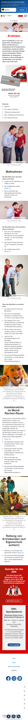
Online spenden (14, 645)
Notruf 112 (7, 188)
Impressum (5, 715)
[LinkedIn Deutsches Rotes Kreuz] (19, 678)
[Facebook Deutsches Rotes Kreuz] (8, 678)
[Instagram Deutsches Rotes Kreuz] (14, 678)
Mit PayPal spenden (13, 601)
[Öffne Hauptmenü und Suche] (25, 16)
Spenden (20, 15)
